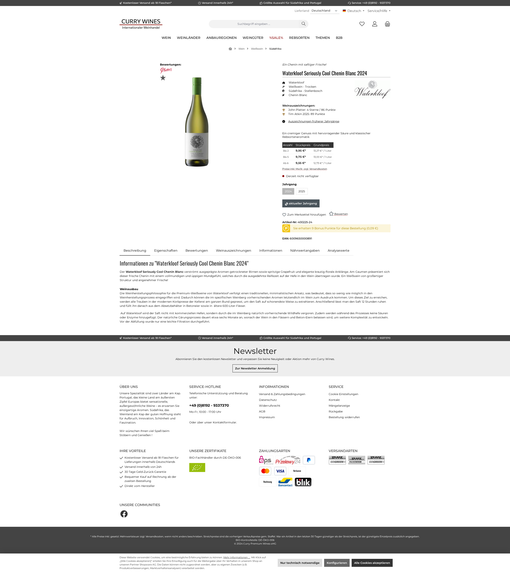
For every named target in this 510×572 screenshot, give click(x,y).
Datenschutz (268, 400)
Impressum (267, 417)
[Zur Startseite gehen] (141, 24)
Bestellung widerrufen (344, 417)
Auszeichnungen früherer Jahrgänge (313, 121)
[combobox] (254, 24)
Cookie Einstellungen (343, 394)
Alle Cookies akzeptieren (372, 563)
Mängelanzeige (339, 405)
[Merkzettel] (362, 24)
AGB (262, 411)
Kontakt (334, 400)
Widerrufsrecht (269, 405)
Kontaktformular (224, 422)
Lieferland (302, 11)
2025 (301, 191)
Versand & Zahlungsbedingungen (282, 394)
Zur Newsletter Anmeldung (255, 368)
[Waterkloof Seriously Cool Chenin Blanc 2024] (197, 122)
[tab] (135, 251)
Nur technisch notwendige (300, 563)
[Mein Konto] (374, 24)
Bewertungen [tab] (196, 250)
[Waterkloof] (372, 89)
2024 (289, 191)
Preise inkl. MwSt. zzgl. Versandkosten (304, 168)
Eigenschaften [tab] (166, 250)
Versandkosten (154, 536)
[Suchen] (303, 24)
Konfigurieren (337, 563)
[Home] (230, 49)
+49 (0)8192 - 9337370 (209, 405)
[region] (197, 122)
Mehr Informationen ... (236, 557)
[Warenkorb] (386, 24)
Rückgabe (336, 411)
